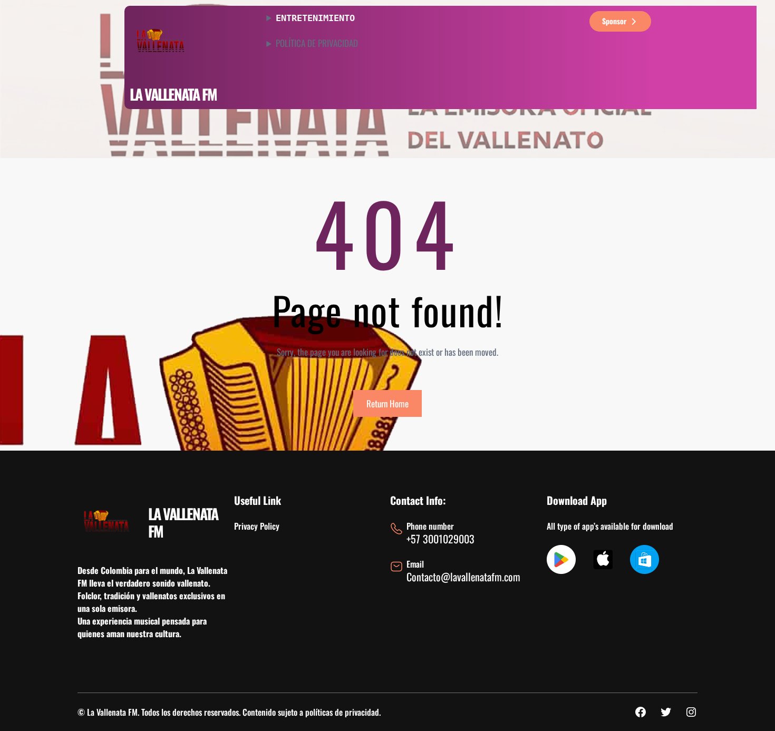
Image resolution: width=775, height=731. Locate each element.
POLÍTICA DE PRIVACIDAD (317, 43)
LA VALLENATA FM (173, 94)
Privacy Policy (256, 526)
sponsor (614, 20)
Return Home (387, 403)
